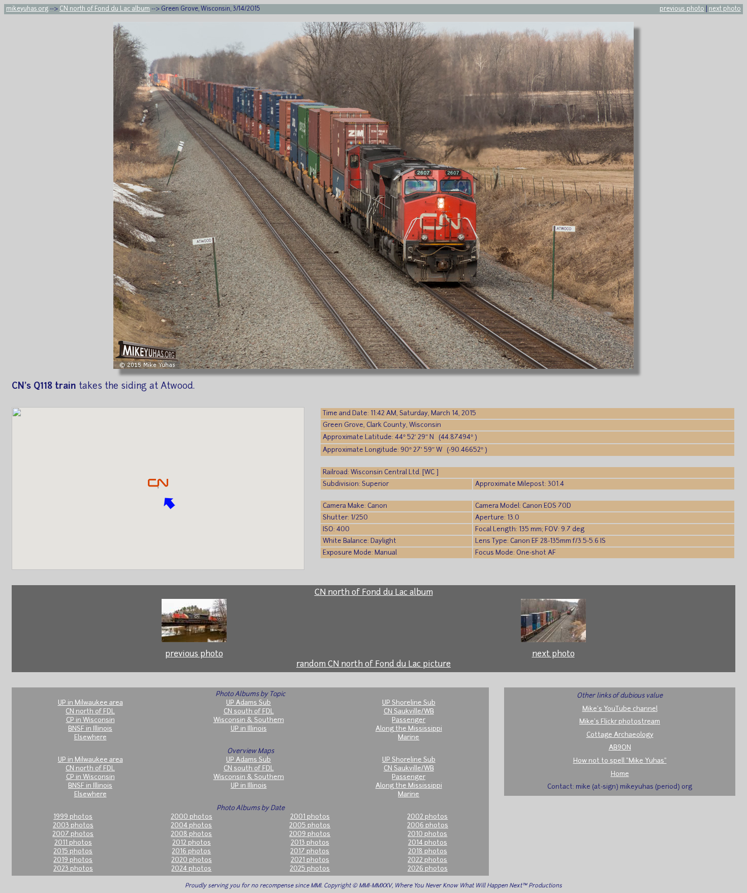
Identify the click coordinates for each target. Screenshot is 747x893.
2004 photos (191, 825)
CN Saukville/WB (409, 711)
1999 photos (72, 817)
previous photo (682, 9)
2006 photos (427, 825)
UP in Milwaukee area (90, 703)
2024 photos (191, 869)
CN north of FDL (90, 711)
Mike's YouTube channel (620, 709)
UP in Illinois (249, 729)
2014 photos (427, 843)
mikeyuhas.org (27, 9)
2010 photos (427, 834)
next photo (725, 9)
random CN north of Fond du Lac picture (373, 664)
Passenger (408, 720)
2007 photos (73, 834)
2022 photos (427, 860)
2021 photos (310, 860)
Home (620, 774)
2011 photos (73, 843)
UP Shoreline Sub (408, 703)
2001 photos (310, 817)
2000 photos (191, 817)
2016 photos (191, 851)
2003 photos (73, 825)
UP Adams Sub (248, 703)
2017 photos (309, 851)
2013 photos (310, 843)
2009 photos (309, 834)
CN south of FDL (249, 711)
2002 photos (427, 817)
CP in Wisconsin (90, 720)
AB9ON (620, 747)
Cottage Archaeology (619, 735)
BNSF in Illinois (90, 729)
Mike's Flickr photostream (619, 721)
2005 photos (309, 825)
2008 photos (191, 834)
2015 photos (72, 851)
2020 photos (191, 860)
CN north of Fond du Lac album (104, 9)
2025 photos (310, 869)
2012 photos (191, 843)
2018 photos (427, 851)
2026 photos (428, 869)
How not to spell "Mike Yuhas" (620, 761)
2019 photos (72, 860)
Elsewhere (90, 737)
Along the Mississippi (409, 729)
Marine (408, 737)
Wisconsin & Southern (248, 720)
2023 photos (73, 869)
